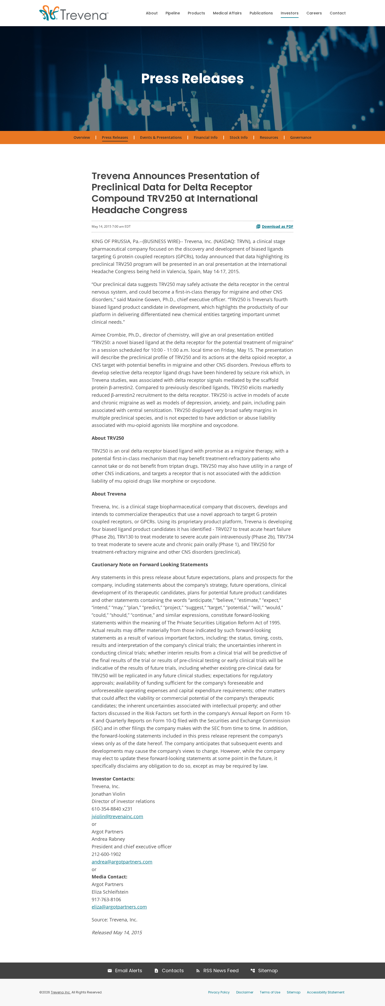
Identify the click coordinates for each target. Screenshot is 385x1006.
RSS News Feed (221, 970)
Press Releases (115, 137)
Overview (82, 137)
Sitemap (268, 970)
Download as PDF (277, 226)
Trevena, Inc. (61, 992)
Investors (290, 13)
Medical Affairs (227, 13)
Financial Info (206, 137)
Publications (261, 13)
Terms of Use (270, 992)
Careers (314, 13)
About (152, 13)
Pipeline (173, 13)
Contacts (173, 970)
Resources (269, 137)
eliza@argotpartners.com (119, 907)
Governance (300, 137)
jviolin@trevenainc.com (117, 816)
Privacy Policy (219, 992)
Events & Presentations (161, 137)
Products (196, 13)
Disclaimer (244, 992)
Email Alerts (128, 970)
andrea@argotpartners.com (122, 862)
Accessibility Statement (325, 992)
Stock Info (239, 137)
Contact (338, 13)
